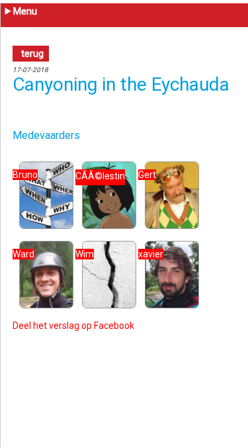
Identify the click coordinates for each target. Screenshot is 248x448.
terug (32, 54)
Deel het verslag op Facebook (73, 325)
